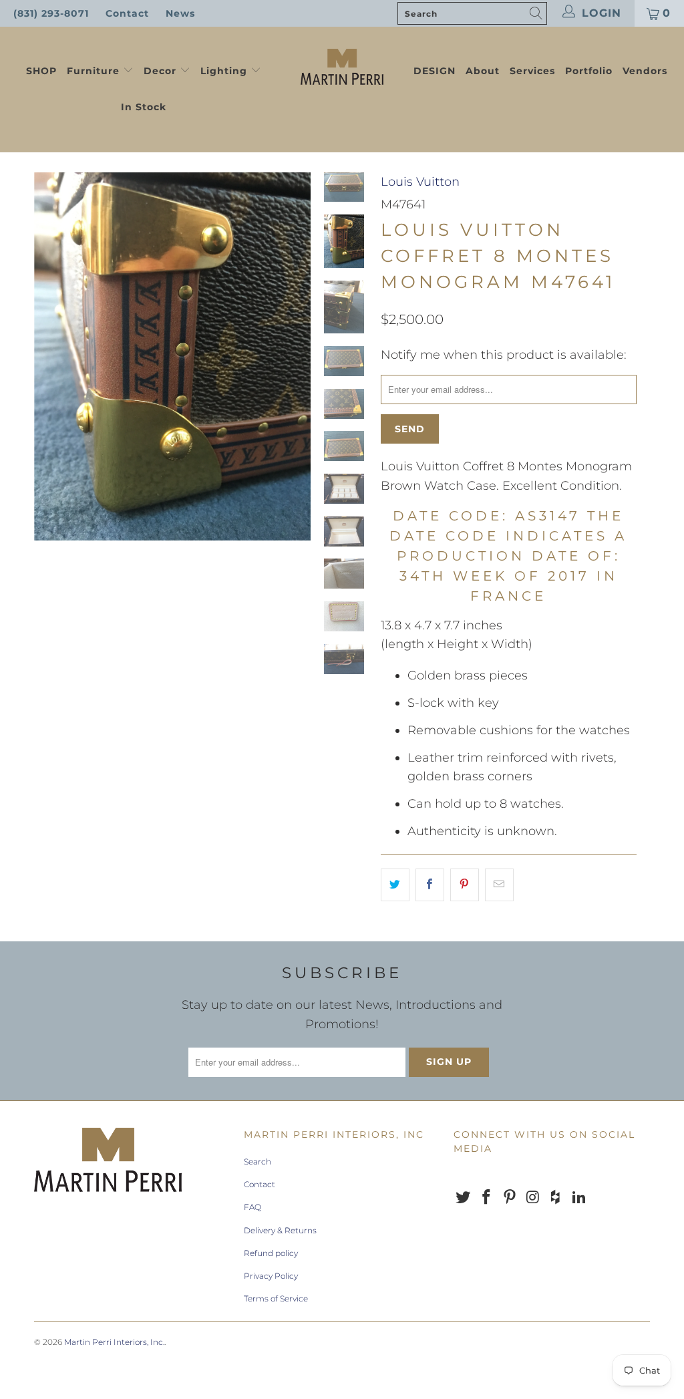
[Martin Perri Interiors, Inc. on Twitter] (464, 1198)
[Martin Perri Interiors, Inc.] (342, 65)
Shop (41, 71)
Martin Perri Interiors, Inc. (114, 1342)
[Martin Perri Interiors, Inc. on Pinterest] (510, 1198)
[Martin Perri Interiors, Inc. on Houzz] (556, 1198)
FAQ (252, 1207)
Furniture (93, 71)
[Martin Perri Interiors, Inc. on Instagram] (533, 1198)
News (180, 13)
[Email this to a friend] (499, 885)
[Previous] (48, 356)
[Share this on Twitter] (395, 885)
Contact (127, 13)
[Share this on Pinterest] (464, 885)
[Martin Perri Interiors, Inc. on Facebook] (487, 1198)
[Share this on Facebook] (429, 885)
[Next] (296, 356)
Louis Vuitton (420, 181)
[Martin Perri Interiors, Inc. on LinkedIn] (579, 1198)
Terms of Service (276, 1298)
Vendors (645, 71)
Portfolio (589, 71)
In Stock (143, 107)
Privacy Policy (271, 1276)
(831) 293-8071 (51, 13)
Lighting (225, 71)
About (483, 71)
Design (434, 71)
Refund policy (271, 1253)
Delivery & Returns (280, 1230)
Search (257, 1161)
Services (532, 71)
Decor (162, 71)
